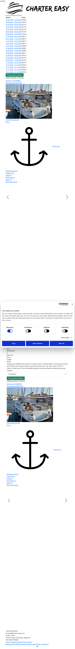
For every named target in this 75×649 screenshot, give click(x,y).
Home (8, 15)
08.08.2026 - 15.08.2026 (14, 51)
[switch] (28, 330)
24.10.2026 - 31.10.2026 (14, 65)
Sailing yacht (10, 644)
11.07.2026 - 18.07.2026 (14, 41)
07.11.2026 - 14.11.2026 (14, 70)
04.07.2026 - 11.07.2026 (14, 39)
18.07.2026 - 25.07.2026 (14, 44)
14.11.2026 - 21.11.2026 (14, 72)
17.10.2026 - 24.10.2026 (14, 63)
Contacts (19, 15)
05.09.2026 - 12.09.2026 (14, 60)
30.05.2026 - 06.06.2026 (14, 32)
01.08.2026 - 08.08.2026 (14, 48)
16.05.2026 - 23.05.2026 (14, 27)
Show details (65, 337)
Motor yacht (32, 644)
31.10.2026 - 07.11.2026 (14, 67)
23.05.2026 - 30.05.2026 (14, 29)
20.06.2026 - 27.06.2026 (14, 34)
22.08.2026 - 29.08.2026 (14, 55)
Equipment (12, 374)
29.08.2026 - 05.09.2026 (14, 58)
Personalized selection (14, 75)
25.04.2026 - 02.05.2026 (14, 22)
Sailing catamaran (21, 644)
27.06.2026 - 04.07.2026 (14, 36)
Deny (13, 343)
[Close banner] (72, 304)
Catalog (13, 15)
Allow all (61, 343)
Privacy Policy (27, 642)
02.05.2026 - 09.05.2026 (14, 25)
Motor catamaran (42, 644)
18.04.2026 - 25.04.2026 (14, 20)
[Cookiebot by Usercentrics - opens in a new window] (60, 304)
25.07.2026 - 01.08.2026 (14, 46)
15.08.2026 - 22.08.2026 (14, 53)
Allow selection (37, 343)
